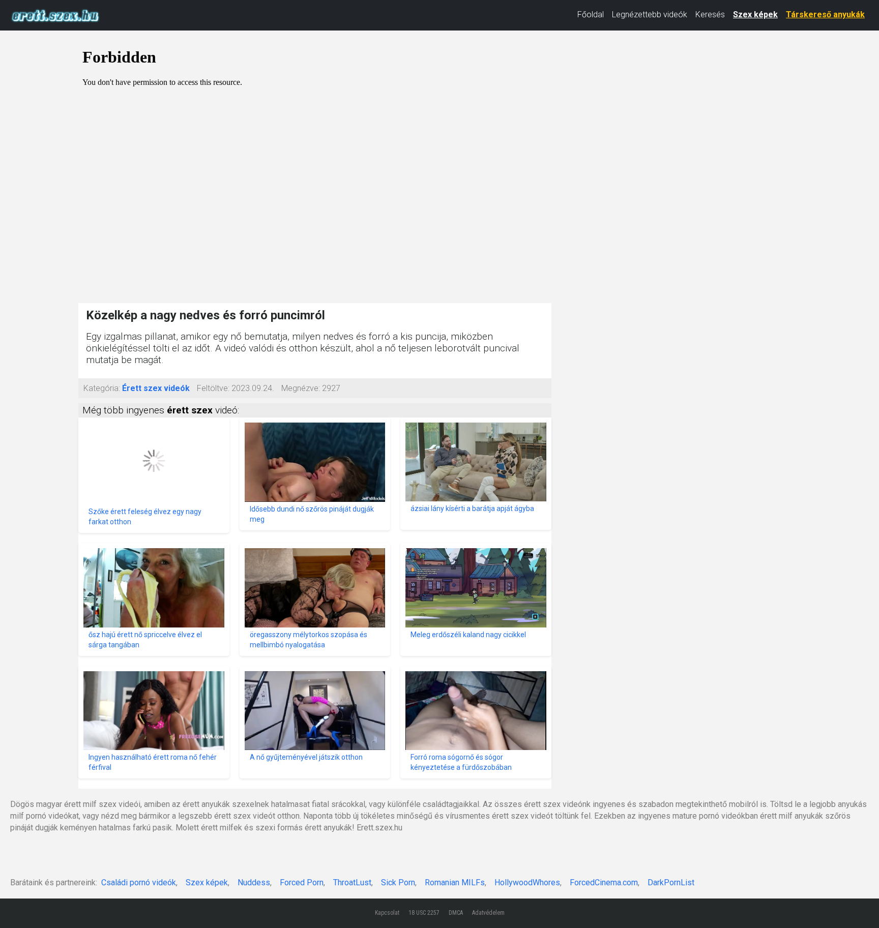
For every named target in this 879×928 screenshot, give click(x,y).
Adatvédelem (488, 912)
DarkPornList (671, 882)
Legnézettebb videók (649, 14)
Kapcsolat (387, 912)
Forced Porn (302, 882)
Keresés (710, 14)
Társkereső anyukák (825, 14)
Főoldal (590, 14)
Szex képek (755, 14)
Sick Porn (398, 882)
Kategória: (101, 388)
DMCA (456, 912)
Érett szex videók (156, 388)
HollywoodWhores (527, 882)
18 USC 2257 (424, 912)
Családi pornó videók (138, 882)
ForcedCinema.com (604, 882)
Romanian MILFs (455, 882)
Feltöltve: (213, 388)
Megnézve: (300, 388)
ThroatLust (352, 882)
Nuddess (254, 882)
